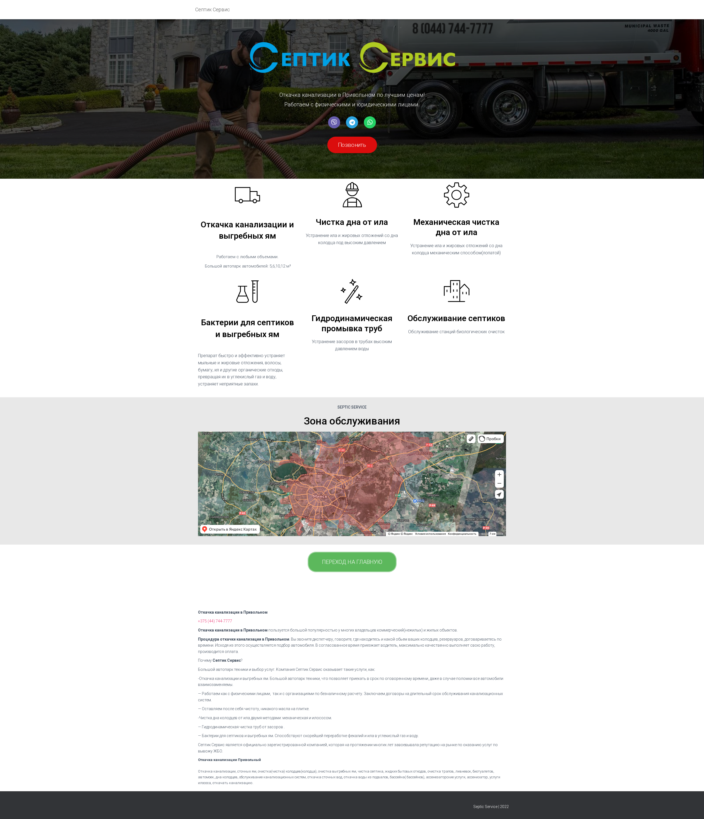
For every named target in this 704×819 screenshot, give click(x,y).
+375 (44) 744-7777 (215, 621)
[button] (352, 145)
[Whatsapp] (370, 122)
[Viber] (334, 122)
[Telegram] (352, 122)
